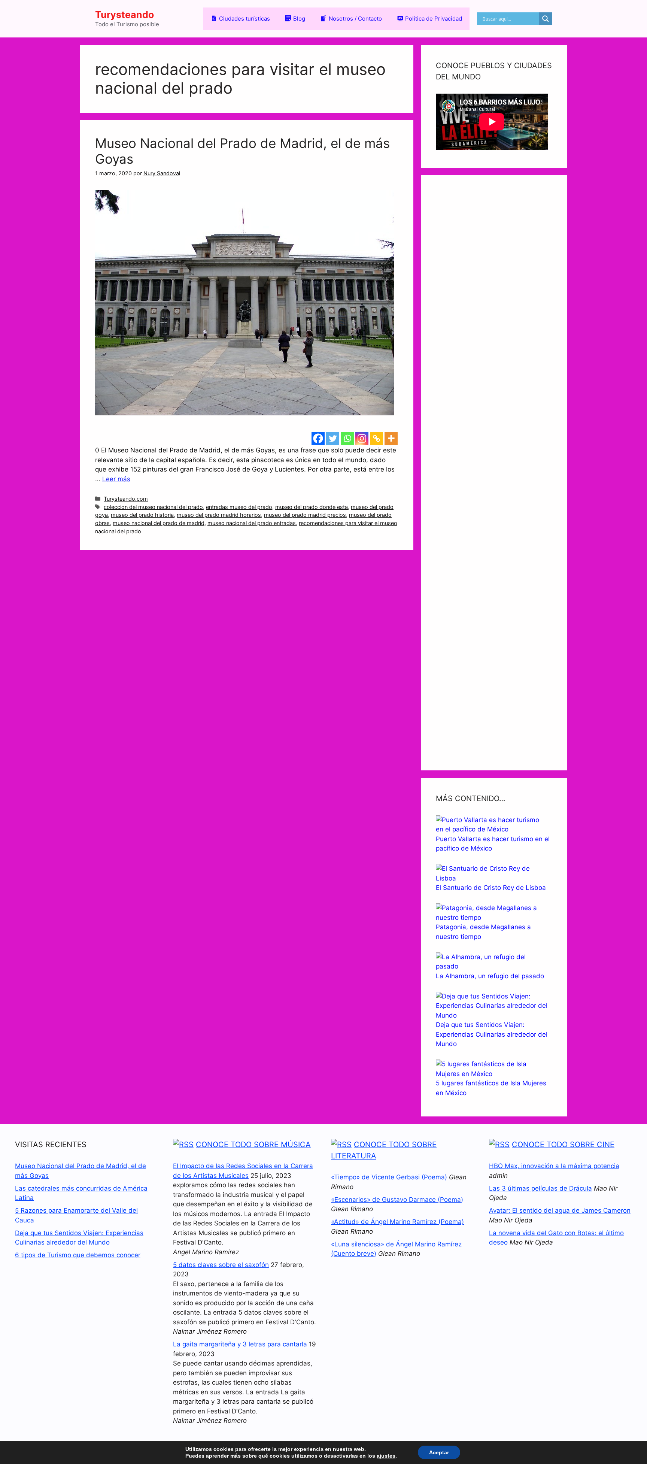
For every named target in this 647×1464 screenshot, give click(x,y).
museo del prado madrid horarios (219, 515)
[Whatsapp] (347, 438)
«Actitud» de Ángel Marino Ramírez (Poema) (397, 1221)
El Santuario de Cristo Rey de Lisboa (491, 887)
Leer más (116, 479)
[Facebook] (318, 438)
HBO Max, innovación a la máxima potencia (554, 1166)
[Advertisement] (494, 472)
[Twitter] (332, 438)
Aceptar (439, 1452)
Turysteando (124, 14)
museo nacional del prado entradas (251, 523)
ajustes (386, 1456)
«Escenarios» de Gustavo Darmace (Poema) (397, 1199)
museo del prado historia (142, 515)
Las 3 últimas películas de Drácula (540, 1188)
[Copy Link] (376, 438)
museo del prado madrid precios (305, 515)
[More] (391, 438)
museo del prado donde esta (311, 507)
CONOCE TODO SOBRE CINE (563, 1144)
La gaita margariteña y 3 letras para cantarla (240, 1344)
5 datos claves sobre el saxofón (221, 1265)
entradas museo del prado (239, 507)
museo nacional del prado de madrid (158, 523)
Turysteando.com (126, 498)
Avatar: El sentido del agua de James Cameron (560, 1210)
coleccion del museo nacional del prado (153, 507)
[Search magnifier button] (545, 18)
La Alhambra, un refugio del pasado (490, 976)
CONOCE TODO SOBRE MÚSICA (253, 1144)
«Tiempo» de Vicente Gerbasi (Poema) (389, 1177)
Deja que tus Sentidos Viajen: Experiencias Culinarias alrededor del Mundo (491, 1034)
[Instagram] (361, 438)
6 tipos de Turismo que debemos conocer (77, 1255)
